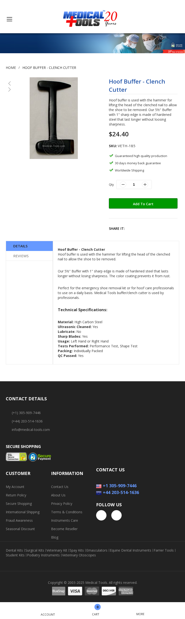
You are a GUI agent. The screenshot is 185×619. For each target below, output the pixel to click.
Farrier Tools (164, 550)
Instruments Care (64, 520)
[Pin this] (153, 228)
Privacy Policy (61, 503)
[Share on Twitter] (143, 228)
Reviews (21, 255)
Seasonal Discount (20, 529)
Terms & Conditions (66, 512)
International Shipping (23, 512)
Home (11, 67)
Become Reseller (64, 529)
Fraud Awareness (19, 520)
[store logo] (90, 19)
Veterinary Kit (56, 550)
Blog (54, 537)
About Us (58, 495)
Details (20, 246)
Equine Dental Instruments (130, 550)
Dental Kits (14, 550)
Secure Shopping (19, 503)
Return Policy (16, 495)
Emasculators (96, 550)
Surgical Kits (34, 550)
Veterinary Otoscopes (79, 555)
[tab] (29, 246)
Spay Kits (77, 550)
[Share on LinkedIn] (163, 228)
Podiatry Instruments (43, 555)
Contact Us (59, 486)
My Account (15, 486)
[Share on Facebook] (132, 228)
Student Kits (15, 555)
